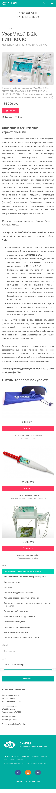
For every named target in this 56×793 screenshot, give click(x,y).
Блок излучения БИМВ (28, 495)
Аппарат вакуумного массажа (18, 592)
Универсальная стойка (28, 555)
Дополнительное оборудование (19, 616)
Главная (5, 29)
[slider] (54, 669)
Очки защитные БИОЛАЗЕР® (28, 435)
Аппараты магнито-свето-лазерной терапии (25, 576)
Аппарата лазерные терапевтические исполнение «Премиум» (28, 604)
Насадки (8, 587)
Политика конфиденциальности (28, 781)
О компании (8, 756)
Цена (4, 659)
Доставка (8, 117)
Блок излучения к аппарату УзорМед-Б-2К (28, 498)
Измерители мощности (15, 621)
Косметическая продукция (17, 627)
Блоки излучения (12, 582)
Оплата (20, 117)
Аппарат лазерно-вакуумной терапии (22, 598)
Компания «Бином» (13, 689)
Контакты (19, 760)
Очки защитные (28, 438)
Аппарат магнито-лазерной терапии (21, 637)
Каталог (17, 756)
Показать (28, 678)
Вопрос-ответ (9, 760)
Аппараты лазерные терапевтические (22, 571)
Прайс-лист (26, 756)
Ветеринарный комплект (16, 611)
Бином (25, 743)
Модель (5, 645)
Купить (11, 110)
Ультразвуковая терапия (16, 632)
